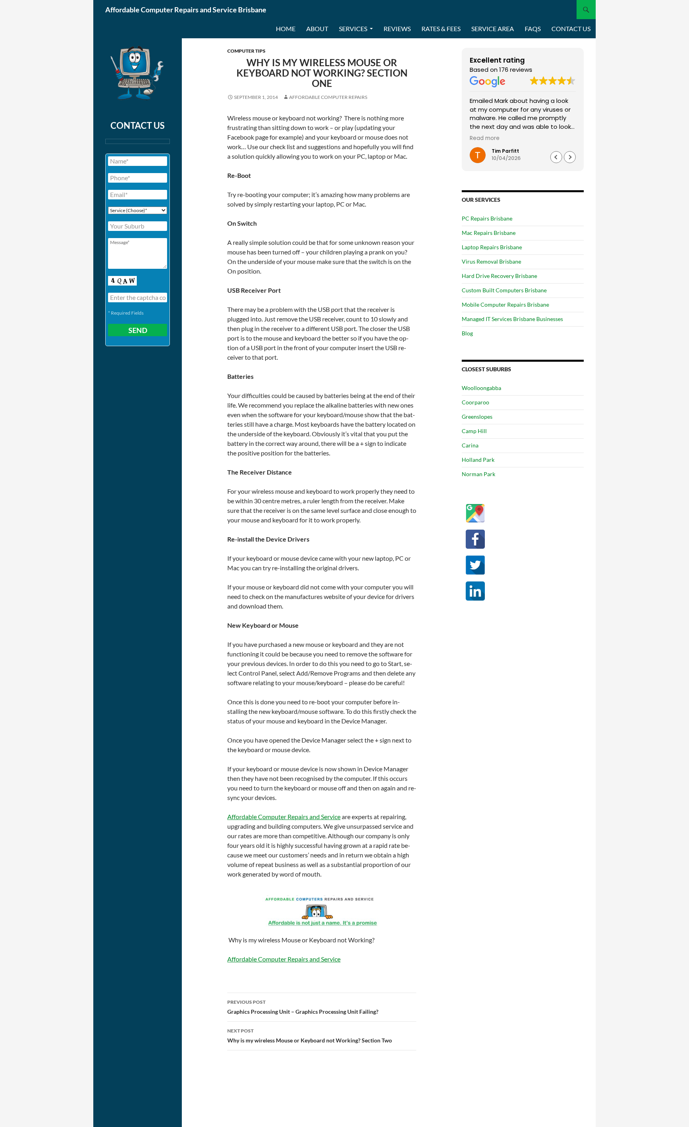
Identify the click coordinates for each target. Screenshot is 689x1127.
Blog (467, 333)
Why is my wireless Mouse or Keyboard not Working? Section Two (309, 1036)
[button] (570, 157)
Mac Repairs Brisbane (489, 232)
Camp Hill (474, 431)
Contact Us (571, 28)
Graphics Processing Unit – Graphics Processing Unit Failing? (302, 1007)
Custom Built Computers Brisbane (504, 290)
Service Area (492, 28)
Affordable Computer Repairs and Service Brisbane (185, 9)
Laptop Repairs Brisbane (492, 247)
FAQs (533, 28)
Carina (470, 445)
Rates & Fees (441, 28)
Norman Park (478, 474)
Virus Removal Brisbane (491, 261)
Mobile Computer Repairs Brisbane (505, 304)
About (317, 28)
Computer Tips (246, 51)
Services (353, 28)
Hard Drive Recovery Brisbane (499, 275)
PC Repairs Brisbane (487, 218)
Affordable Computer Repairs (328, 97)
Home (285, 28)
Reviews (397, 28)
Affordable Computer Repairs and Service (284, 816)
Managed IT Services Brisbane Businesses (512, 318)
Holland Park (478, 459)
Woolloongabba (481, 387)
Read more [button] (485, 138)
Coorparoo (475, 402)
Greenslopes (477, 416)
